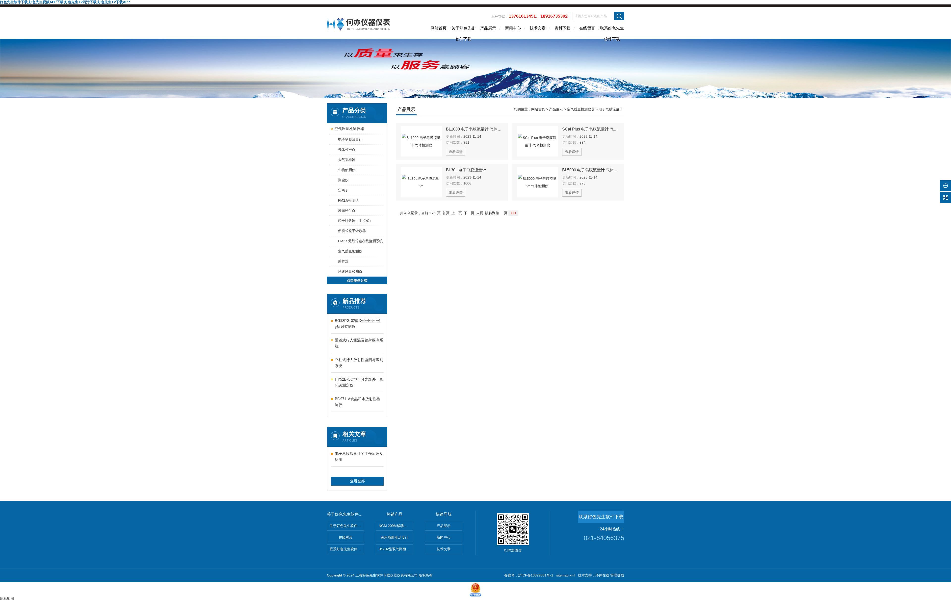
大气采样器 (346, 160)
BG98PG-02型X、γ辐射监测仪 (359, 323)
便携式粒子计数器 (352, 231)
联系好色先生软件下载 (612, 32)
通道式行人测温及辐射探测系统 (359, 343)
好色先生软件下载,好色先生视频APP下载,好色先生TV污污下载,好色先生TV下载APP (65, 2)
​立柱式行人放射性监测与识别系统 (359, 363)
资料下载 (562, 28)
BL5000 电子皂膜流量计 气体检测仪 (591, 170)
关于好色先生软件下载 (463, 32)
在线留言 (587, 28)
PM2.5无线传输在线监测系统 (360, 241)
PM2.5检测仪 (348, 200)
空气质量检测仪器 (349, 129)
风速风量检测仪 (350, 271)
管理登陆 (617, 575)
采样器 (343, 261)
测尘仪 (343, 180)
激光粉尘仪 (346, 210)
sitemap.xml (565, 575)
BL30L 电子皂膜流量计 (466, 170)
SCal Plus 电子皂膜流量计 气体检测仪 (591, 129)
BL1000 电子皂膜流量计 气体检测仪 (474, 129)
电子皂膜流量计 (350, 139)
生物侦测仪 (346, 170)
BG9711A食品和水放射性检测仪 (357, 402)
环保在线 (602, 575)
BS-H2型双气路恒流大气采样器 (396, 549)
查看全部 (357, 481)
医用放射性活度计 (394, 537)
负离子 (343, 190)
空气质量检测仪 (350, 251)
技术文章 (538, 28)
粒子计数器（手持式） (355, 221)
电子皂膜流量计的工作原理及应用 (359, 456)
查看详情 (456, 152)
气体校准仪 (346, 150)
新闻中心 (513, 28)
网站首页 (439, 28)
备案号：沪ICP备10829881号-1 (528, 575)
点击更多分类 (357, 280)
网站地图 (7, 599)
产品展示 (488, 28)
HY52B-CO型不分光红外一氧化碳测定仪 (359, 382)
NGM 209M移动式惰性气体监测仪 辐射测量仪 (396, 526)
